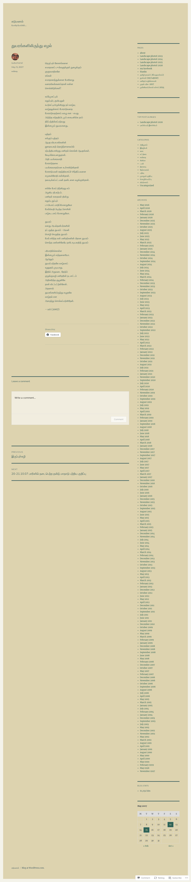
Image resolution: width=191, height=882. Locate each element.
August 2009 (146, 630)
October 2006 (146, 683)
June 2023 (144, 302)
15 (146, 830)
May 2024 (144, 274)
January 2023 (146, 317)
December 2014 (147, 533)
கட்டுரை (143, 154)
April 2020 (145, 386)
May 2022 (144, 339)
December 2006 (147, 677)
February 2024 (147, 280)
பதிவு (142, 173)
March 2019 (145, 414)
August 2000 (146, 752)
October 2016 (146, 486)
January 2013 (146, 586)
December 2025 (147, 220)
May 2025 (144, 239)
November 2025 (147, 224)
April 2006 (145, 696)
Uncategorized (147, 185)
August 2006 (146, 690)
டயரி (142, 163)
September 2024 (147, 261)
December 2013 (147, 558)
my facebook (146, 68)
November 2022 (147, 324)
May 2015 (144, 518)
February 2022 (147, 349)
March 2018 (145, 443)
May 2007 (144, 671)
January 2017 (146, 477)
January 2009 (146, 643)
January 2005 (146, 705)
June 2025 (145, 236)
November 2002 (147, 733)
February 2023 (147, 314)
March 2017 (145, 474)
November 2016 (147, 483)
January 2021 (146, 374)
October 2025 (146, 227)
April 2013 (144, 577)
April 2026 (145, 208)
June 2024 (145, 270)
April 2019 (145, 411)
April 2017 (145, 471)
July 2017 (144, 461)
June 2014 (144, 543)
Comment (118, 419)
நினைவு (143, 166)
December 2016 (147, 480)
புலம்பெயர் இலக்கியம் (148, 125)
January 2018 (146, 446)
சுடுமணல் (17, 22)
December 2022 (147, 321)
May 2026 (144, 205)
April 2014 (145, 549)
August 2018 (146, 427)
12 (170, 824)
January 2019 (146, 421)
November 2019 (147, 392)
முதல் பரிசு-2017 (147, 84)
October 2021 (146, 361)
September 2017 (147, 455)
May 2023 (144, 305)
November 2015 (147, 502)
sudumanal (17, 63)
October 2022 (146, 327)
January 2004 (146, 715)
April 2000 (145, 758)
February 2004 (147, 712)
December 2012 (147, 590)
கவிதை (14, 71)
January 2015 (146, 530)
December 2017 (147, 449)
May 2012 (144, 599)
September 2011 (147, 611)
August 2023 (146, 295)
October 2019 (146, 396)
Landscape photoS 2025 (151, 62)
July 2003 (144, 724)
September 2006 (148, 687)
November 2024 (147, 255)
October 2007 (146, 668)
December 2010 (147, 624)
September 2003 (147, 721)
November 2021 (147, 358)
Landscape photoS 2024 (151, 59)
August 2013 (145, 571)
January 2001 (146, 749)
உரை (141, 151)
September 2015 (147, 508)
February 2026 (147, 214)
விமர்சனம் (144, 182)
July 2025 (144, 233)
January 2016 (146, 496)
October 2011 (146, 608)
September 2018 (147, 424)
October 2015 (146, 505)
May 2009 (144, 633)
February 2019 (147, 417)
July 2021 (144, 367)
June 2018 (144, 433)
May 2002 (144, 737)
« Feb (145, 846)
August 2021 (146, 364)
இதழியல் (143, 148)
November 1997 (147, 771)
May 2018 (144, 436)
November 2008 (147, 649)
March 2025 (145, 242)
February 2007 (147, 674)
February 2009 (147, 640)
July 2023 (144, 299)
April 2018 (145, 439)
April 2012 (145, 602)
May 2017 (144, 468)
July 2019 (144, 405)
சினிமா (143, 160)
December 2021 (147, 355)
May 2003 (144, 727)
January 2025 (146, 249)
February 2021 (146, 371)
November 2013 (147, 561)
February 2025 (147, 245)
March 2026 (146, 211)
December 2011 (147, 605)
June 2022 (145, 336)
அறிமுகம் (143, 145)
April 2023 (145, 308)
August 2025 (146, 230)
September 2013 (147, 568)
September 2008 (147, 652)
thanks (143, 71)
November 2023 (147, 286)
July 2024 (144, 267)
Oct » (171, 846)
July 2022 (144, 333)
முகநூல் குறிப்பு (146, 176)
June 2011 (144, 618)
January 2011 (146, 621)
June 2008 (145, 655)
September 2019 (147, 399)
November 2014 (147, 536)
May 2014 (144, 546)
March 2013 (145, 580)
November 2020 (147, 377)
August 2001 (146, 743)
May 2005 (144, 699)
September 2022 (147, 330)
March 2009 (146, 636)
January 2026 (146, 217)
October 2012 (146, 593)
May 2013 (144, 574)
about (142, 53)
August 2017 (146, 458)
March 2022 (145, 346)
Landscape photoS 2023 (151, 56)
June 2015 (144, 514)
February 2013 (146, 583)
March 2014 (145, 552)
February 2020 (147, 389)
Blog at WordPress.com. (33, 868)
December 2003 (147, 718)
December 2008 (147, 646)
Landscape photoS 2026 (151, 65)
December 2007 (147, 665)
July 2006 (144, 693)
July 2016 (144, 489)
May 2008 (144, 658)
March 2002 (145, 740)
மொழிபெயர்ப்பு (146, 179)
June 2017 (144, 464)
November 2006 (147, 680)
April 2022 (145, 342)
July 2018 (144, 430)
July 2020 (144, 383)
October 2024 (146, 258)
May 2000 (144, 755)
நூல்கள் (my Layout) (149, 78)
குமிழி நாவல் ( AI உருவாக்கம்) (152, 75)
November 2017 (147, 452)
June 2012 (144, 596)
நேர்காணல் (144, 170)
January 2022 (146, 352)
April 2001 (145, 746)
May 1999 (144, 762)
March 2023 (145, 311)
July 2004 (144, 708)
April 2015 (145, 521)
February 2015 (146, 527)
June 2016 (144, 493)
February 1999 (147, 765)
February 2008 (147, 661)
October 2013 (146, 565)
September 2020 (147, 380)
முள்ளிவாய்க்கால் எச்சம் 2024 (152, 87)
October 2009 (146, 627)
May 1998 (144, 768)
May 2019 (144, 408)
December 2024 (147, 252)
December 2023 (147, 283)
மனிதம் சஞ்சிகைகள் (148, 81)
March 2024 (145, 277)
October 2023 (146, 289)
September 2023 (147, 292)
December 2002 (147, 730)
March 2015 (145, 524)
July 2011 (144, 615)
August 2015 (146, 511)
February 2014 (146, 555)
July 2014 (144, 539)
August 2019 (146, 402)
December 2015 (147, 499)
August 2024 (146, 264)
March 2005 (145, 702)
